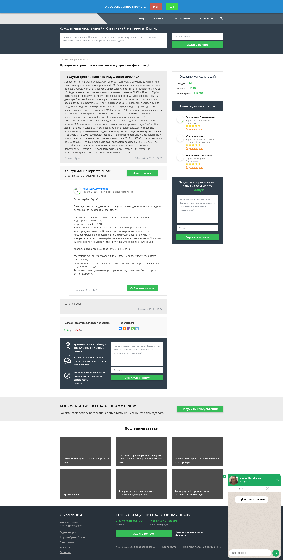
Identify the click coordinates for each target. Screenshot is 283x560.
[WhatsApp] (133, 328)
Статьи (158, 18)
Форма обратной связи (73, 537)
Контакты (206, 18)
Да (172, 7)
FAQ (141, 18)
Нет (156, 7)
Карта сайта (169, 546)
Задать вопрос (197, 45)
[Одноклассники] (124, 328)
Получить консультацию (200, 409)
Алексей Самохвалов (95, 188)
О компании (182, 18)
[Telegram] (137, 328)
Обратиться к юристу (137, 377)
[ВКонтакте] (120, 328)
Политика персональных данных (202, 546)
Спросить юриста (143, 287)
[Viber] (128, 328)
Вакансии (65, 552)
